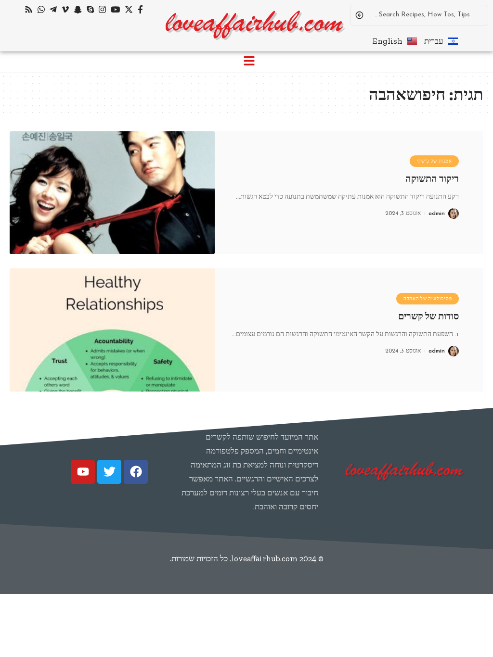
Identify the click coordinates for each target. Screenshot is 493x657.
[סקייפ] (90, 10)
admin (436, 213)
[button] (249, 62)
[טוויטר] (128, 10)
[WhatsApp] (41, 10)
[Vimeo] (65, 10)
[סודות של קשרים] (112, 330)
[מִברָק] (53, 10)
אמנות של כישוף (434, 161)
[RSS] (28, 10)
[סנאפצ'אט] (77, 10)
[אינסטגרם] (102, 10)
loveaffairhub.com (264, 558)
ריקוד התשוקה (432, 179)
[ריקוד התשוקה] (112, 192)
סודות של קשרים (428, 316)
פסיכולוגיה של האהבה (427, 299)
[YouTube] (115, 10)
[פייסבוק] (140, 10)
